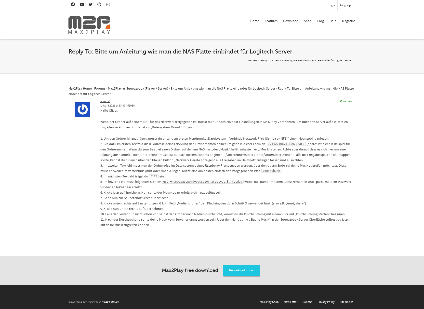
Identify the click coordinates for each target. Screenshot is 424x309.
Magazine (349, 21)
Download (290, 21)
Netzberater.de (110, 302)
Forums (100, 88)
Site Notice (346, 302)
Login (332, 5)
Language (345, 5)
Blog (320, 21)
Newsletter (290, 302)
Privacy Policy (326, 302)
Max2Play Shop (269, 302)
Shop (308, 21)
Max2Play (253, 60)
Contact (307, 302)
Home (254, 21)
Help (333, 21)
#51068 (130, 105)
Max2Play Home (80, 88)
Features (271, 21)
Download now (241, 270)
